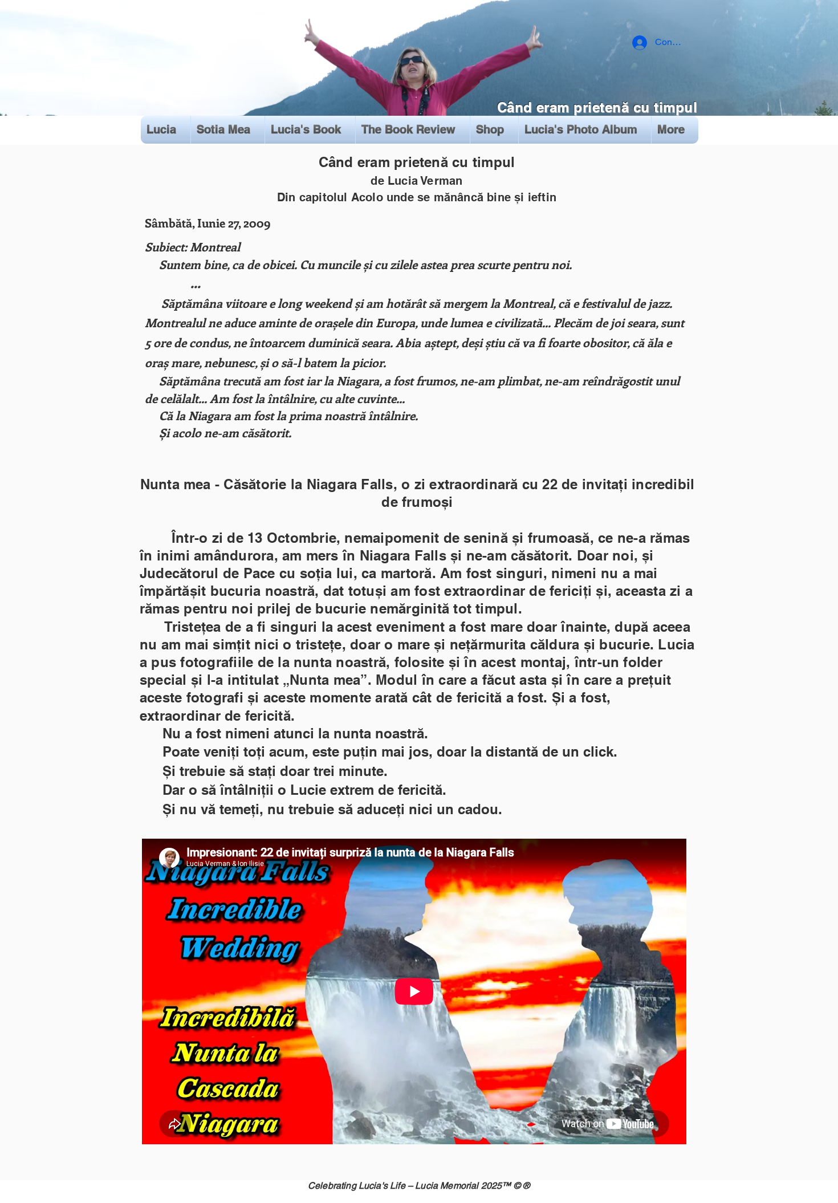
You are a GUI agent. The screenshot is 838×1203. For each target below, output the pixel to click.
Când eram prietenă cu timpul (597, 107)
